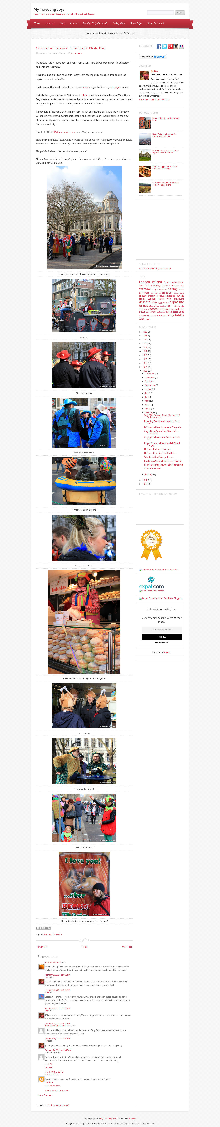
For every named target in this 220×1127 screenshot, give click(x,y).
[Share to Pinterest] (49, 928)
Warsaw (144, 289)
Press (62, 23)
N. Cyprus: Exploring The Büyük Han (160, 453)
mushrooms (164, 309)
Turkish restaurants (173, 285)
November (150, 377)
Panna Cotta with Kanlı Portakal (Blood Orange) (162, 444)
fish (140, 306)
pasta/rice (179, 309)
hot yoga (115, 87)
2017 (145, 351)
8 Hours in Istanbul (152, 468)
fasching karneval (53, 1085)
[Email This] (37, 928)
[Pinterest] (170, 46)
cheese (143, 295)
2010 (145, 484)
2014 (145, 363)
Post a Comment (45, 1095)
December (150, 373)
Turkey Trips (118, 23)
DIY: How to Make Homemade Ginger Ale (162, 427)
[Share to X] (43, 928)
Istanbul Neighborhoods (95, 23)
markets (154, 308)
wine (141, 318)
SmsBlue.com (148, 1123)
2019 (145, 343)
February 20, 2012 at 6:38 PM (57, 975)
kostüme (49, 1082)
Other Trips (136, 23)
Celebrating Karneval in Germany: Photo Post (71, 48)
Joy (46, 977)
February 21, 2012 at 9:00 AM (57, 1023)
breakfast (167, 292)
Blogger (167, 652)
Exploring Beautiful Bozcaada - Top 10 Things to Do (166, 183)
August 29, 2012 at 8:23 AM (57, 1090)
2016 (145, 355)
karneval (49, 1067)
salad (175, 311)
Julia (47, 992)
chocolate (161, 296)
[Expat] (151, 588)
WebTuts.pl (80, 1123)
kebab (170, 306)
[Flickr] (181, 46)
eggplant (162, 302)
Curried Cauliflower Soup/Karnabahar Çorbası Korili (161, 432)
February (149, 412)
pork (153, 311)
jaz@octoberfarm (53, 962)
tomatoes (163, 315)
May (147, 400)
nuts (173, 309)
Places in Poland (155, 23)
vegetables (176, 315)
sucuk (155, 315)
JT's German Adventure (65, 132)
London (144, 282)
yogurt (147, 319)
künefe (181, 306)
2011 (145, 480)
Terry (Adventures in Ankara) (57, 1025)
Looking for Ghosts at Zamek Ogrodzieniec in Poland (165, 151)
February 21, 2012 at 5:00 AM (57, 1008)
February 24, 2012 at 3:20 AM (57, 1038)
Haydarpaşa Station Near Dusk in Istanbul (162, 461)
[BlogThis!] (40, 928)
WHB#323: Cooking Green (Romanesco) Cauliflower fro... (162, 416)
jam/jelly (163, 306)
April (147, 405)
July (147, 393)
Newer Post (42, 946)
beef (141, 292)
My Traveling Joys (48, 9)
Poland (157, 282)
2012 (145, 370)
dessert (144, 302)
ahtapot (155, 289)
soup (85, 87)
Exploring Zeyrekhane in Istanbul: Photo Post (162, 422)
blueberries (156, 293)
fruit (145, 305)
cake (182, 293)
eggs (167, 302)
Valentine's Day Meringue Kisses (158, 457)
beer (146, 292)
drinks (154, 302)
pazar (142, 311)
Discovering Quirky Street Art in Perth (166, 119)
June (147, 397)
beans (181, 289)
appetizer (163, 289)
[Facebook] (164, 46)
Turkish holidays (153, 285)
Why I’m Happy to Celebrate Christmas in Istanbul (164, 167)
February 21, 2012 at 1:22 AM (57, 990)
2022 (145, 331)
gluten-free (154, 306)
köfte (175, 306)
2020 (145, 339)
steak (141, 315)
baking (173, 289)
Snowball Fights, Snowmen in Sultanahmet (163, 464)
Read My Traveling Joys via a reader (155, 268)
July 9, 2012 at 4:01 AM (55, 1072)
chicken (151, 296)
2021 (145, 335)
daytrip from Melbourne (171, 298)
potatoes (161, 312)
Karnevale (57, 934)
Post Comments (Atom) (58, 1105)
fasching (48, 1064)
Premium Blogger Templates (127, 1123)
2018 (145, 347)
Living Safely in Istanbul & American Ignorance (164, 135)
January (148, 474)
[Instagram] (175, 46)
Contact (74, 23)
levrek (146, 309)
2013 (145, 367)
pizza (148, 312)
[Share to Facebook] (46, 928)
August (148, 389)
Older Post (127, 946)
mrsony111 (50, 1074)
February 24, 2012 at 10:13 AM (58, 1050)
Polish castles (170, 282)
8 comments (76, 53)
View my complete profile (154, 99)
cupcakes (171, 296)
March (148, 408)
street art (148, 315)
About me (50, 23)
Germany (48, 934)
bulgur (176, 293)
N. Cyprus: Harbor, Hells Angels (158, 449)
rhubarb (169, 312)
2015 (145, 359)
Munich (86, 95)
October (149, 381)
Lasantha (109, 1123)
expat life (177, 302)
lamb (141, 309)
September (150, 385)
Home (37, 23)
